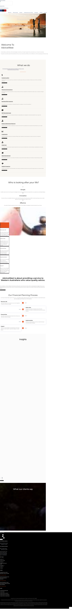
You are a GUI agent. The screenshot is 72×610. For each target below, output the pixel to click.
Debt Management (6, 155)
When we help (15, 12)
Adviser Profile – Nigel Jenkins (5, 595)
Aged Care (4, 145)
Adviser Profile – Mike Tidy (4, 593)
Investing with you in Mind (28, 12)
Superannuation (5, 77)
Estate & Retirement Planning (8, 123)
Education (36, 12)
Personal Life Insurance (7, 89)
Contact (45, 12)
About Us (9, 12)
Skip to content (2, 0)
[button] (7, 508)
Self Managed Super (6, 113)
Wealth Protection (6, 166)
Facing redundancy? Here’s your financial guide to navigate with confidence (5, 583)
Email (1, 536)
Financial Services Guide (4, 590)
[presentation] (24, 477)
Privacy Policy (2, 591)
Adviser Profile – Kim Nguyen (4, 594)
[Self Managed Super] (2, 110)
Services (21, 12)
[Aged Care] (3, 142)
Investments (4, 134)
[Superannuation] (2, 75)
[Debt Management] (3, 153)
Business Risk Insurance (7, 101)
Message (1, 537)
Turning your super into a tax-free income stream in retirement (4, 577)
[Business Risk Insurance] (3, 99)
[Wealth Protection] (3, 164)
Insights (41, 12)
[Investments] (2, 132)
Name (1, 534)
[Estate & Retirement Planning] (3, 121)
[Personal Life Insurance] (3, 87)
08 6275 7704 (2, 6)
